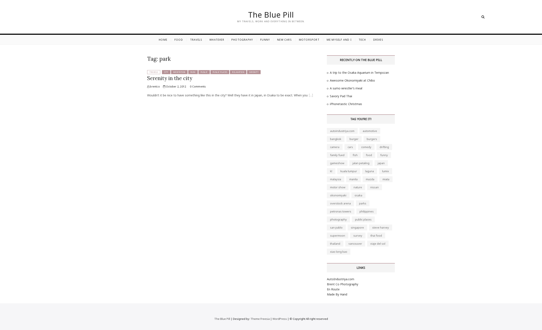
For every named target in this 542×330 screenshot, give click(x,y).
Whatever (216, 40)
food (369, 155)
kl (331, 171)
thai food (376, 235)
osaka (358, 195)
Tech (362, 40)
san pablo (336, 227)
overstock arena (340, 203)
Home (163, 40)
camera (334, 147)
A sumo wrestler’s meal (346, 88)
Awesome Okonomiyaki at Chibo (352, 80)
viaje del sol (377, 243)
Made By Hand (337, 294)
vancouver (355, 243)
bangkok (335, 139)
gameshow (337, 163)
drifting (384, 147)
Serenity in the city (169, 78)
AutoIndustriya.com (340, 279)
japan (381, 163)
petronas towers (340, 211)
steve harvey (380, 227)
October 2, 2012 (175, 86)
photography (338, 219)
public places (220, 72)
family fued (337, 155)
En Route (333, 289)
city (166, 72)
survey (357, 235)
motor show (337, 187)
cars (350, 147)
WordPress (279, 319)
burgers (372, 139)
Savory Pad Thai (341, 96)
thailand (335, 243)
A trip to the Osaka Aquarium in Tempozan (359, 73)
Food (178, 40)
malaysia (335, 179)
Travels (196, 40)
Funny (265, 40)
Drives (378, 40)
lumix (385, 171)
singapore (357, 227)
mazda (370, 179)
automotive (370, 131)
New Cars (284, 40)
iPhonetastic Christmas (346, 104)
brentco (154, 86)
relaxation (238, 72)
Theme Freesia (260, 319)
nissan (374, 187)
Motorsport (309, 40)
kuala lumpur (348, 171)
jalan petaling (361, 163)
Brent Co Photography (342, 284)
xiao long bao (338, 252)
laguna (369, 171)
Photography (242, 40)
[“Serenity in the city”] (311, 96)
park (193, 72)
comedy (366, 147)
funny (384, 155)
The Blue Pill (271, 14)
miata (386, 179)
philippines (366, 211)
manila (353, 179)
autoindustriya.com (342, 131)
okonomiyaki (338, 195)
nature (358, 187)
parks (362, 203)
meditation (179, 72)
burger (354, 139)
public (204, 72)
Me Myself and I (339, 40)
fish (355, 155)
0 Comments (198, 86)
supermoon (337, 235)
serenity (254, 72)
